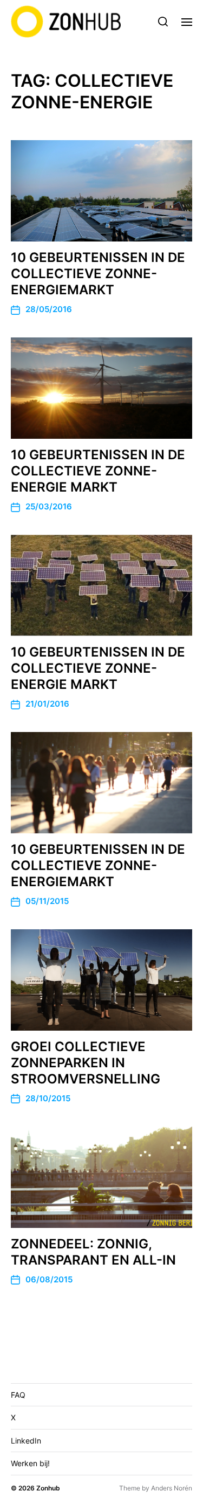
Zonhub (48, 1488)
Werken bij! (30, 1463)
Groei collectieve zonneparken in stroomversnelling (85, 1063)
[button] (163, 21)
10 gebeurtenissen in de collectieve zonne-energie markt (98, 471)
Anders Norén (171, 1488)
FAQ (18, 1394)
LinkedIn (26, 1440)
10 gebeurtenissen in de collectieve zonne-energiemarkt (98, 274)
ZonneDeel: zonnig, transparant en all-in (93, 1252)
